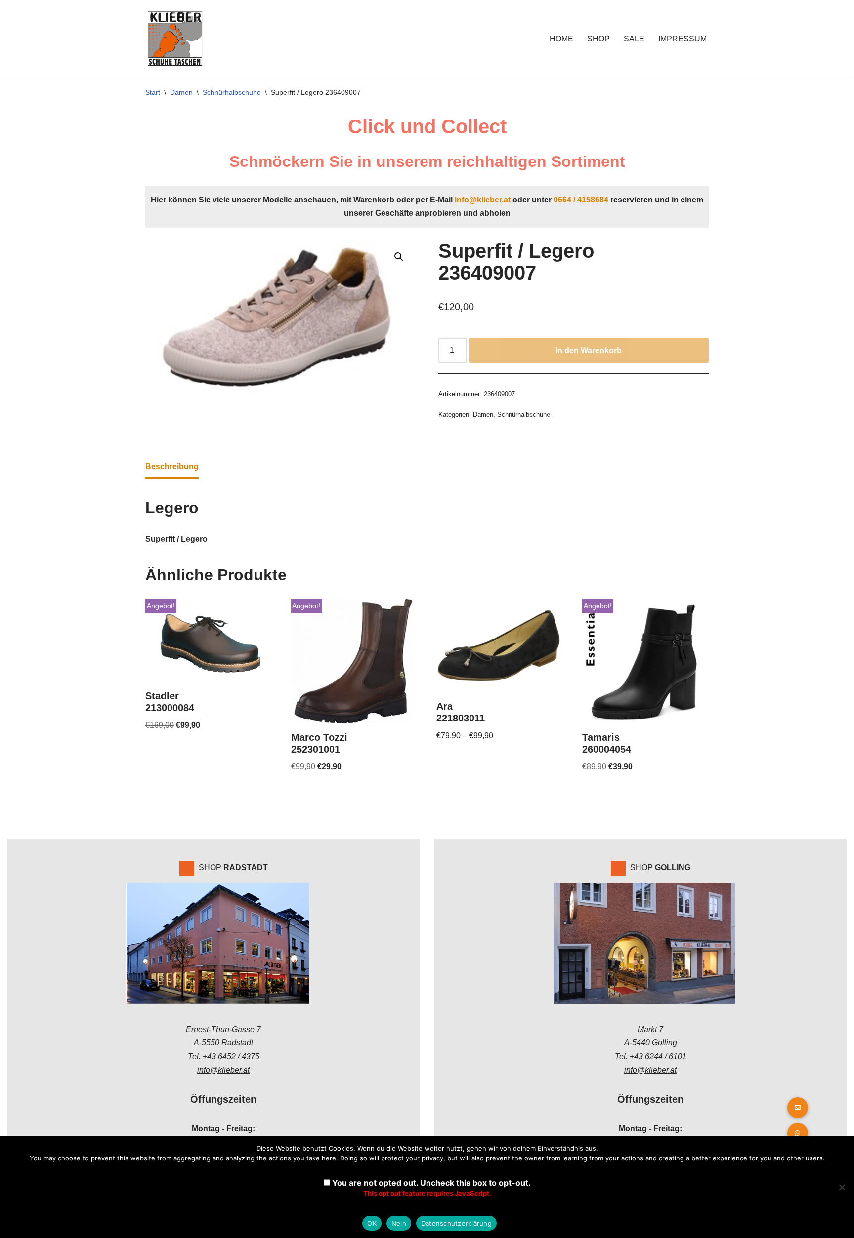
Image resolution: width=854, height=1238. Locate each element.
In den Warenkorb (588, 350)
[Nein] (842, 1187)
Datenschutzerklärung (456, 1223)
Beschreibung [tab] (172, 466)
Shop (598, 39)
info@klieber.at (483, 200)
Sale (634, 39)
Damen (181, 92)
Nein (398, 1223)
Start (152, 92)
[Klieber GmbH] (175, 38)
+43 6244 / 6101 (658, 1056)
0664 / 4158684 (581, 200)
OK (372, 1223)
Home (561, 39)
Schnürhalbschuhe (232, 92)
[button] (399, 257)
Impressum (682, 39)
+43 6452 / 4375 (231, 1056)
